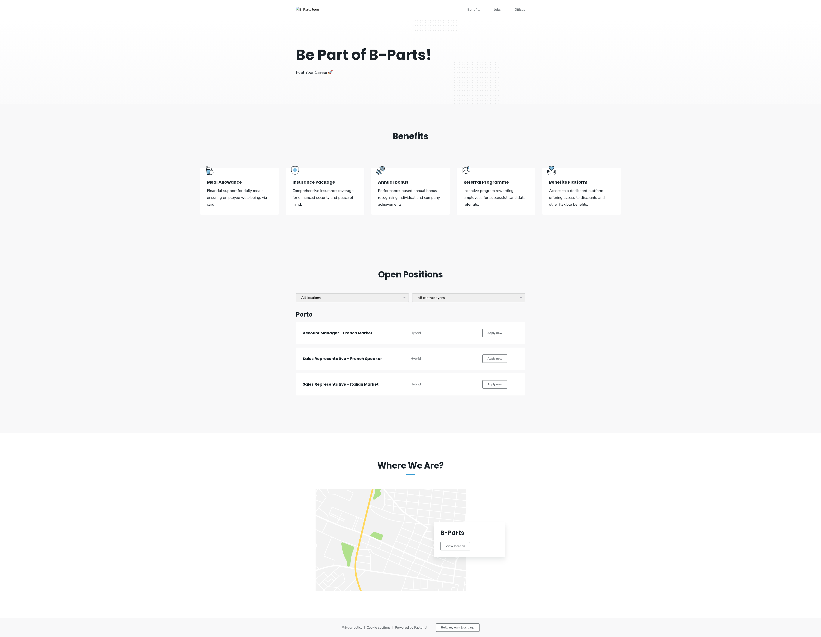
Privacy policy (352, 627)
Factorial (420, 627)
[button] (410, 333)
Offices (519, 9)
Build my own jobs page (457, 627)
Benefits (473, 9)
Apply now (494, 333)
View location (455, 546)
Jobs (497, 9)
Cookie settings (379, 627)
